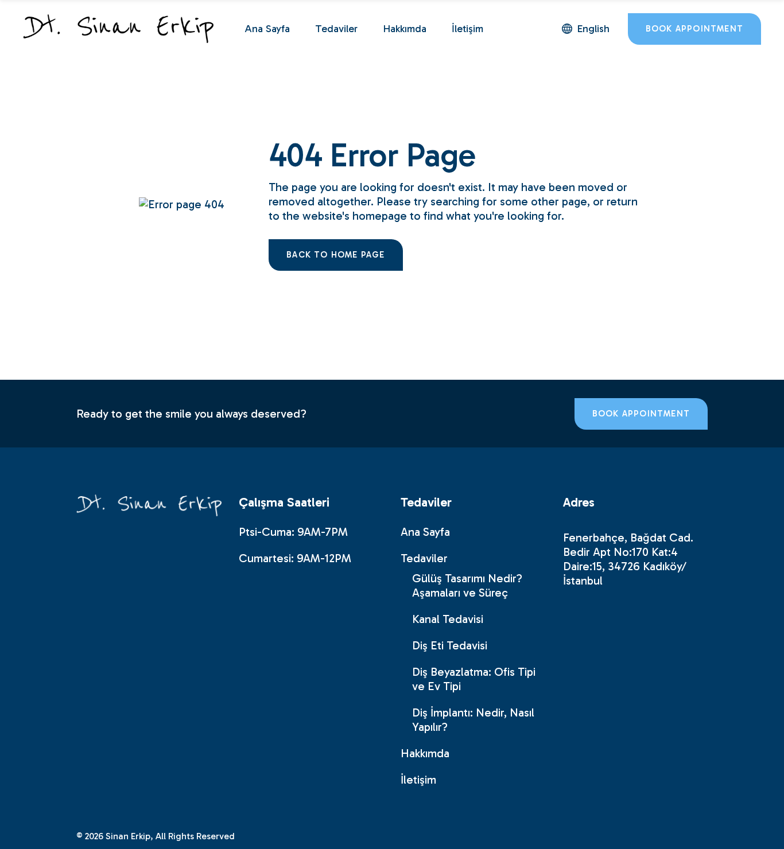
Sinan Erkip (128, 836)
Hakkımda (425, 753)
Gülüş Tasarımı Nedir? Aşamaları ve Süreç (467, 585)
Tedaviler (424, 558)
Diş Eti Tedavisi (449, 645)
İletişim (418, 779)
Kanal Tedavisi (447, 619)
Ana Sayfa (425, 532)
